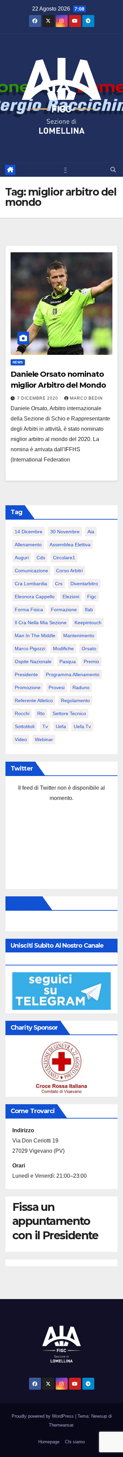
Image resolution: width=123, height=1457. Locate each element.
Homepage (48, 1441)
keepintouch (87, 622)
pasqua (67, 661)
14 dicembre (28, 531)
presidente (26, 674)
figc (91, 596)
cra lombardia (31, 583)
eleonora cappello (35, 596)
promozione (28, 687)
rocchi (22, 713)
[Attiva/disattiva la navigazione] (62, 170)
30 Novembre (65, 531)
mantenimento (78, 635)
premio (91, 661)
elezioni (71, 596)
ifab (89, 609)
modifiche (63, 648)
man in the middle (35, 635)
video (21, 739)
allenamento (28, 544)
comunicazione (31, 570)
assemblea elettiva (70, 544)
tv (45, 726)
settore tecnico (69, 713)
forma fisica (29, 609)
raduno (81, 687)
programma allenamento (72, 674)
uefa (61, 726)
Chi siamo (75, 1441)
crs (59, 583)
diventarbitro (84, 583)
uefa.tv (82, 726)
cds (41, 557)
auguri (22, 557)
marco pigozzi (30, 648)
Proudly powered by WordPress (43, 1416)
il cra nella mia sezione (41, 622)
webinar (44, 739)
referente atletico (34, 700)
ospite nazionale (33, 661)
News (18, 362)
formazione (64, 609)
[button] (113, 170)
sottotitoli (25, 726)
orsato (89, 648)
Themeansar (61, 1425)
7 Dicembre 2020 (38, 398)
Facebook (25, 903)
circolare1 (64, 557)
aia (90, 531)
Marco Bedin (86, 398)
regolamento (75, 700)
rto (41, 713)
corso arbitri (69, 570)
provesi (57, 687)
